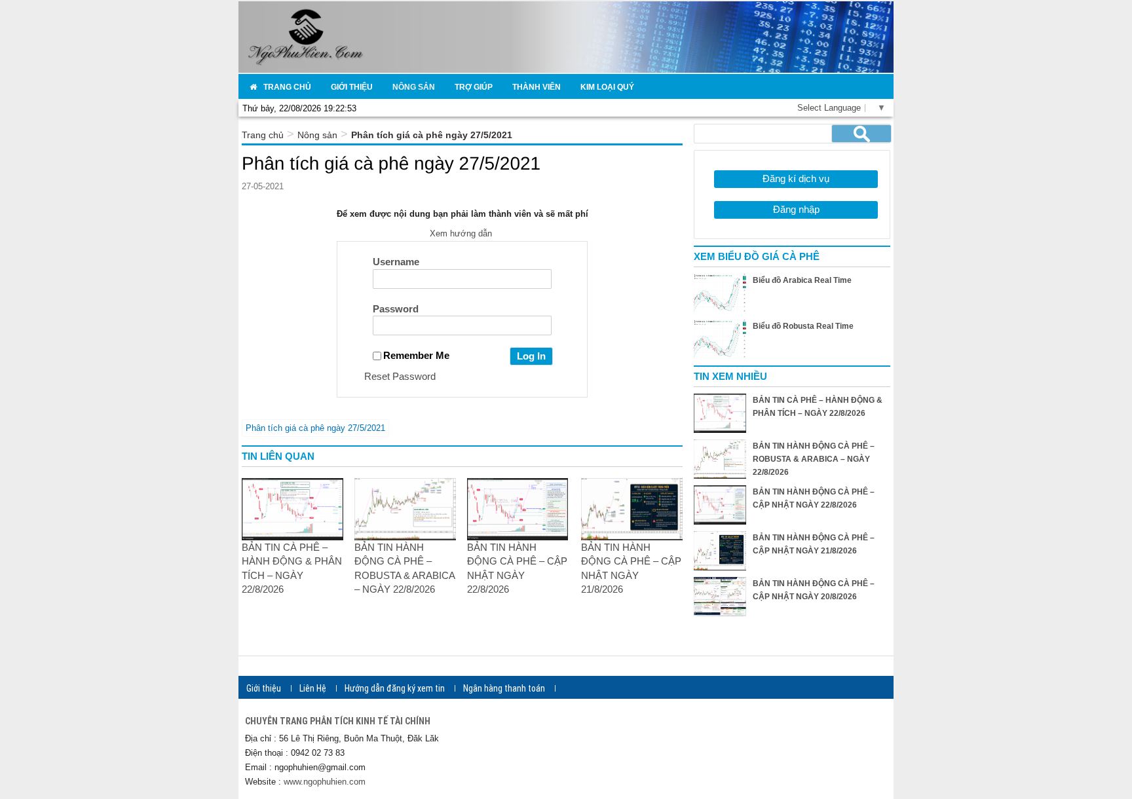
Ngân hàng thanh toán (504, 688)
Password (396, 308)
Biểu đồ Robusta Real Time (803, 326)
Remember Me (416, 355)
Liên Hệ (312, 688)
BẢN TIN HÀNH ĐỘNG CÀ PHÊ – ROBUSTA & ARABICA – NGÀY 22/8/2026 (814, 459)
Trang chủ (263, 135)
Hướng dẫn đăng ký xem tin (395, 688)
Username (396, 261)
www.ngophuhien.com (325, 782)
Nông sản (317, 135)
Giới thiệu (263, 688)
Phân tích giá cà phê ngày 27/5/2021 (315, 428)
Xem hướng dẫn (462, 233)
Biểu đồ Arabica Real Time (802, 280)
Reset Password (400, 376)
